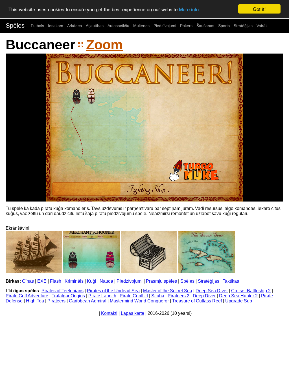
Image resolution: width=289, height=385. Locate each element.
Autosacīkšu (118, 25)
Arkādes (74, 25)
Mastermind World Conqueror (139, 300)
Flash (55, 281)
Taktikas (231, 281)
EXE (42, 281)
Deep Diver (204, 295)
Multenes (141, 25)
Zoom (104, 44)
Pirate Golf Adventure (27, 295)
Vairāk (262, 25)
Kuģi (91, 281)
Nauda (106, 281)
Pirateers (56, 300)
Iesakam (55, 25)
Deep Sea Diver (212, 290)
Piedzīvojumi (165, 25)
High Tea (35, 300)
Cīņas (28, 281)
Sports (224, 25)
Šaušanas (205, 25)
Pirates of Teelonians (62, 290)
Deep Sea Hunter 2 (238, 295)
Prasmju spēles (161, 281)
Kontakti (109, 313)
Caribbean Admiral (87, 300)
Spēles (15, 25)
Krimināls (74, 281)
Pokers (186, 25)
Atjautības (95, 25)
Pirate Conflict (134, 295)
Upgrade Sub (238, 300)
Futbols (37, 25)
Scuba (157, 295)
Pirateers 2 (178, 295)
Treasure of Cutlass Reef (197, 300)
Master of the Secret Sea (167, 290)
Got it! (259, 8)
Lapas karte (132, 313)
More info (189, 9)
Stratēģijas (243, 25)
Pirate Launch (102, 295)
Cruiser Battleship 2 (251, 290)
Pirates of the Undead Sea (113, 290)
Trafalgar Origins (68, 295)
